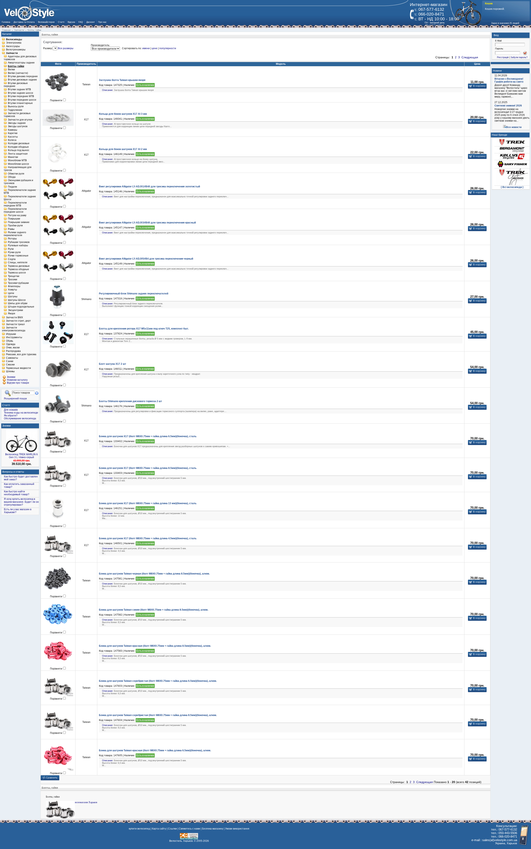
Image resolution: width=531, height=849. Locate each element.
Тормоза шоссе (17, 272)
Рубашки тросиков (18, 242)
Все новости (513, 127)
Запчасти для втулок (20, 119)
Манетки (13, 157)
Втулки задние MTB (19, 89)
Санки (9, 361)
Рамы (11, 229)
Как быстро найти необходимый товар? (16, 493)
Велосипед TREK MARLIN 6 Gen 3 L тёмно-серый (21, 456)
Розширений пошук (15, 398)
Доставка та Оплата (24, 22)
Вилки (11, 69)
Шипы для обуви (17, 303)
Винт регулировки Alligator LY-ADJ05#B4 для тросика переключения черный (146, 258)
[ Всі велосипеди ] (512, 187)
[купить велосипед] (31, 12)
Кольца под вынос (18, 150)
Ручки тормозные (18, 255)
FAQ (80, 22)
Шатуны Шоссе (17, 300)
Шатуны (12, 296)
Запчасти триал (15, 324)
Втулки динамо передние (23, 76)
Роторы (12, 238)
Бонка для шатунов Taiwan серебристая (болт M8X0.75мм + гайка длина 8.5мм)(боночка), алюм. (158, 715)
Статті (61, 22)
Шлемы (10, 371)
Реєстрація (503, 57)
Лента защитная (18, 153)
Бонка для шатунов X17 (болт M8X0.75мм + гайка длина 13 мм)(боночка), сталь (147, 503)
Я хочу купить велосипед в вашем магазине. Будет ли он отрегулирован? (21, 502)
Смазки (10, 364)
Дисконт (90, 22)
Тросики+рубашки (18, 283)
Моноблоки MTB (17, 160)
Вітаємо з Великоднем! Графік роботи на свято (508, 80)
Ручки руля (14, 252)
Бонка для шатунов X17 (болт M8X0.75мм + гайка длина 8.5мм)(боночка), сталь (147, 468)
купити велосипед (139, 828)
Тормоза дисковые (19, 266)
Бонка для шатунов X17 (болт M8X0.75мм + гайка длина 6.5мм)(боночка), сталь (147, 436)
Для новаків (11, 409)
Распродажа (13, 351)
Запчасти (12, 53)
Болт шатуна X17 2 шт (112, 363)
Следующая (470, 57)
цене (154, 48)
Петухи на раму (17, 215)
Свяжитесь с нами (189, 828)
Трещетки (13, 276)
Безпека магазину (212, 828)
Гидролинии (15, 110)
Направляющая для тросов (18, 169)
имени (146, 48)
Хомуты (12, 289)
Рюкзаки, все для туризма (21, 354)
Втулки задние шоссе (20, 92)
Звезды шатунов (17, 126)
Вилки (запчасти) (18, 73)
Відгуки (71, 22)
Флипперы (14, 286)
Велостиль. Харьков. (181, 840)
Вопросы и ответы (13, 471)
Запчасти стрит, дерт (18, 321)
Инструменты (14, 337)
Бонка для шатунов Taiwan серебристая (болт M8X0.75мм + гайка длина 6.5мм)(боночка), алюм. (158, 680)
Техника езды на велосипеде (21, 412)
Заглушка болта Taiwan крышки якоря (122, 80)
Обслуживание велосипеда (20, 418)
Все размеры (65, 48)
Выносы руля (16, 106)
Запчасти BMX (14, 317)
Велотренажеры (16, 49)
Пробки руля (15, 225)
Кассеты (13, 136)
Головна (6, 22)
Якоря (11, 313)
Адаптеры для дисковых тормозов (20, 58)
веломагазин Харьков (86, 802)
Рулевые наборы (18, 245)
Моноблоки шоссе (18, 163)
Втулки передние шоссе (22, 99)
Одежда (10, 344)
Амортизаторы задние (21, 62)
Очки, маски (13, 347)
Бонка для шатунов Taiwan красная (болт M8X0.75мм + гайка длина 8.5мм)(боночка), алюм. (155, 645)
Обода (12, 177)
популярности (167, 48)
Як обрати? (10, 415)
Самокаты (12, 357)
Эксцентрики (15, 310)
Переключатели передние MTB (15, 204)
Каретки (12, 133)
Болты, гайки (16, 66)
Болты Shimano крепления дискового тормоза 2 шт (130, 401)
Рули (11, 249)
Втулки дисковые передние (16, 85)
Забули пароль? (518, 57)
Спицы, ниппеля (17, 262)
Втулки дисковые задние (22, 79)
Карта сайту (159, 828)
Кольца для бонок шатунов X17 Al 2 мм (123, 149)
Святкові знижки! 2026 (508, 105)
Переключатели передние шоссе (15, 210)
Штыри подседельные (21, 306)
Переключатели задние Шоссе (20, 198)
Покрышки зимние (18, 222)
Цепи (11, 293)
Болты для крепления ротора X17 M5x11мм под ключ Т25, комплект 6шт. (144, 328)
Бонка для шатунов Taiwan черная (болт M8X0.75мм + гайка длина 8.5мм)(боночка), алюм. (154, 573)
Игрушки (11, 334)
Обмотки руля (16, 173)
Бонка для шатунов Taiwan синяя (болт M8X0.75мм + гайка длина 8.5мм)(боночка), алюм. (153, 609)
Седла (12, 259)
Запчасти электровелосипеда (13, 329)
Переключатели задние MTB (20, 192)
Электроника (13, 42)
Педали (12, 186)
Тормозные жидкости (18, 368)
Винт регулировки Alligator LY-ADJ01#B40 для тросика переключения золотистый (149, 186)
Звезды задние (17, 123)
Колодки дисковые (18, 143)
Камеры (12, 129)
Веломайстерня (46, 22)
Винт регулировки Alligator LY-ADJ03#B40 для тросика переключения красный (147, 222)
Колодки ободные (18, 146)
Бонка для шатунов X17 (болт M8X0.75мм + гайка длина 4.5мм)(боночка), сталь (147, 538)
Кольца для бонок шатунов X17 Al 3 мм (123, 113)
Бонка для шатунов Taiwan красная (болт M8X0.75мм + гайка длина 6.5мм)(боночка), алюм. (155, 750)
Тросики (12, 279)
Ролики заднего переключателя (15, 234)
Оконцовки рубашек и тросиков (18, 182)
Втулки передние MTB (21, 96)
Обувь (9, 340)
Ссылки (172, 828)
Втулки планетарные (20, 103)
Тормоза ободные (18, 269)
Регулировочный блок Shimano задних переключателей (133, 293)
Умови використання (237, 828)
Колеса (12, 140)
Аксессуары (13, 46)
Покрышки (14, 218)
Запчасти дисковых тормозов (17, 115)
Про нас (102, 22)
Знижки (6, 425)
